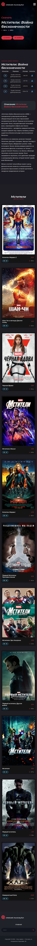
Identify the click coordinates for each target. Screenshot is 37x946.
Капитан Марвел (8, 512)
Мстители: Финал (9, 449)
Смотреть (19, 37)
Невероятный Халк (9, 895)
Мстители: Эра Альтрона (11, 640)
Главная (18, 924)
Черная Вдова (7, 385)
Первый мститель (9, 832)
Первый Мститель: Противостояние (9, 576)
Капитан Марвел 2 (9, 257)
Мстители (6, 768)
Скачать (7, 37)
